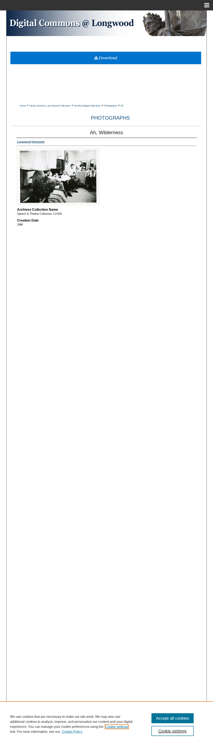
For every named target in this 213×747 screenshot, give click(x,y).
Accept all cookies (172, 718)
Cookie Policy (72, 731)
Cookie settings (116, 726)
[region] (106, 724)
